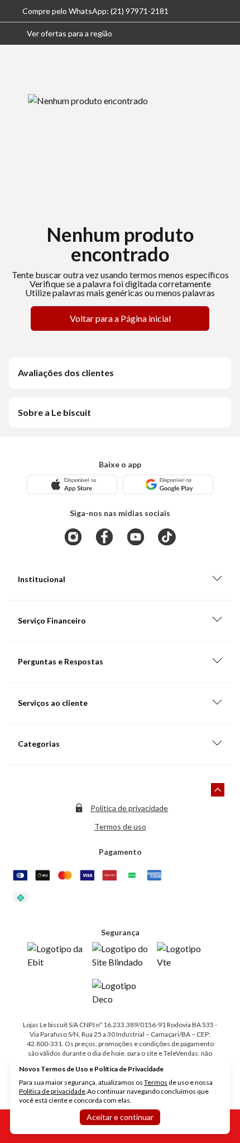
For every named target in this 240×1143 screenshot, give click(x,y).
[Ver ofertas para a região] (226, 33)
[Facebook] (104, 536)
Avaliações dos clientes (66, 372)
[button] (60, 33)
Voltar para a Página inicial (120, 318)
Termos (155, 1082)
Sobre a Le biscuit (54, 412)
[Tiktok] (166, 536)
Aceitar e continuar (120, 1117)
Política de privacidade (129, 808)
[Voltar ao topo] (217, 790)
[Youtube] (135, 536)
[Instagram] (73, 536)
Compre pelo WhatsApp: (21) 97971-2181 (95, 11)
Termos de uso (120, 826)
